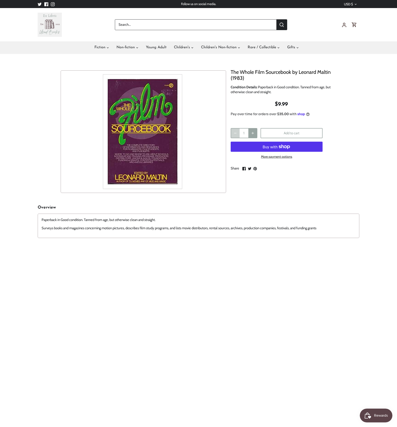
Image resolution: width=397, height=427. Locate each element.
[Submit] (281, 25)
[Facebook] (46, 4)
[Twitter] (40, 4)
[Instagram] (53, 4)
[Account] (344, 24)
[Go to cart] (354, 24)
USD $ (348, 4)
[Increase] (252, 133)
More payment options (276, 156)
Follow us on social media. (198, 4)
